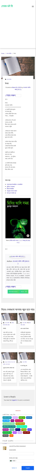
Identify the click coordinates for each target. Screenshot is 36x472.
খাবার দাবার (29, 418)
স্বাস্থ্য (11, 436)
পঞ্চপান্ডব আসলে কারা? (12, 191)
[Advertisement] (18, 29)
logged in (14, 400)
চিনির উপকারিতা (10, 189)
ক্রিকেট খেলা (22, 418)
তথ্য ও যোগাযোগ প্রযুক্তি (8, 424)
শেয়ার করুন (10, 95)
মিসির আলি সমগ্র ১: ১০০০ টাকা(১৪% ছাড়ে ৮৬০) (20, 241)
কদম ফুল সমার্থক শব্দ (11, 193)
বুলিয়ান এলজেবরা (10, 187)
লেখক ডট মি (7, 6)
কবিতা (13, 323)
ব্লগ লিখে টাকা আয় (7, 433)
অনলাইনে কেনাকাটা (7, 418)
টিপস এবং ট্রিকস (19, 421)
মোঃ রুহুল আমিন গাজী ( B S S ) (21, 262)
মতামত (14, 433)
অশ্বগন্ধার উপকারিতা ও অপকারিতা (14, 184)
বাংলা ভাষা (8, 364)
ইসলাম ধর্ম (15, 418)
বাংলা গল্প (12, 430)
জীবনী (12, 421)
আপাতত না (14, 468)
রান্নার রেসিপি (26, 433)
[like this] (6, 99)
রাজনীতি (20, 433)
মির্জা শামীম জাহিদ (6, 325)
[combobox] (13, 460)
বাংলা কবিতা (9, 79)
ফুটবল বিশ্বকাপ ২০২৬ (21, 427)
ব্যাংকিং (29, 430)
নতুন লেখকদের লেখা (20, 424)
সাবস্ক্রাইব (28, 468)
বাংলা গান (18, 430)
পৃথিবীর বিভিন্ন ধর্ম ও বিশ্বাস (9, 427)
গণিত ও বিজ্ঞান (6, 421)
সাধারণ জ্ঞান (5, 436)
